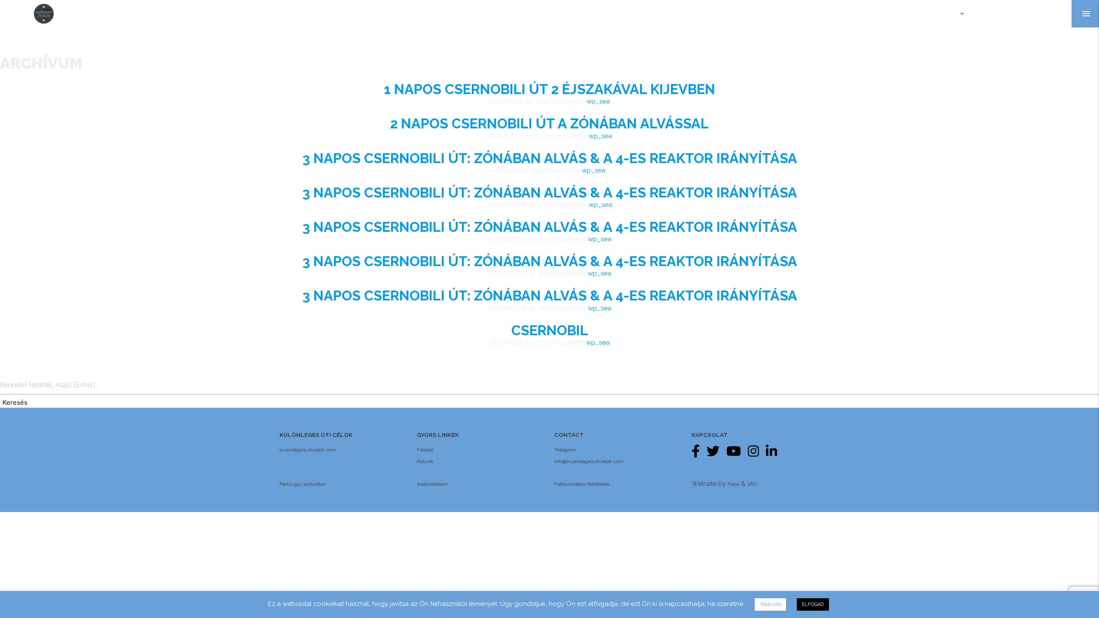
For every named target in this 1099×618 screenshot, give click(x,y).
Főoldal (425, 450)
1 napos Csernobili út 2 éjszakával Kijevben (549, 89)
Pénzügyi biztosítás (302, 484)
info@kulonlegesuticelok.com (588, 461)
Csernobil (549, 330)
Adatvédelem (432, 484)
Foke (733, 484)
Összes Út (998, 14)
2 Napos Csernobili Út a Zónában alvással (549, 123)
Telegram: (565, 450)
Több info (770, 604)
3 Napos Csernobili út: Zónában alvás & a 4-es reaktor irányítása (549, 158)
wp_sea (598, 101)
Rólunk (425, 461)
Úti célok (943, 14)
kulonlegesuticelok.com (307, 450)
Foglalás (1047, 14)
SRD (752, 484)
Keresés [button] (15, 402)
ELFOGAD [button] (813, 604)
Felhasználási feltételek (582, 484)
